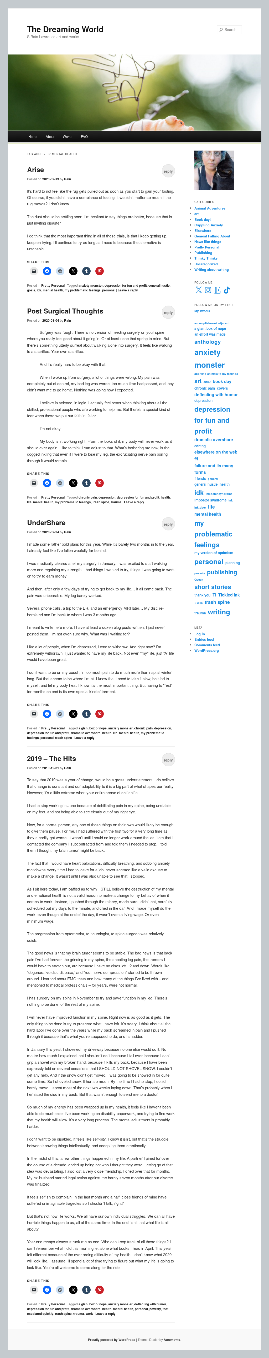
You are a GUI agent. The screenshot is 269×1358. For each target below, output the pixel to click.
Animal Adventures (209, 208)
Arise (35, 169)
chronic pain (88, 497)
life (29, 502)
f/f (196, 459)
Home (32, 136)
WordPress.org (206, 650)
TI (214, 595)
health (165, 497)
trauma (116, 502)
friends (200, 478)
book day (222, 381)
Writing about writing (211, 269)
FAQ (84, 136)
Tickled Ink (229, 595)
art (196, 213)
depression (107, 497)
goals (31, 290)
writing (219, 611)
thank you (202, 595)
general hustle (159, 285)
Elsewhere (202, 230)
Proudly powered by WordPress (111, 1339)
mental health (53, 290)
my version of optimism (213, 552)
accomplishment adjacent (212, 323)
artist (207, 382)
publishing (222, 572)
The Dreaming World (65, 28)
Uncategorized (206, 263)
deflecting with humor (150, 1304)
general (213, 479)
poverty (155, 1308)
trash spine (100, 502)
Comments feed (207, 644)
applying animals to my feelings (216, 374)
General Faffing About (212, 235)
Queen (198, 579)
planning (232, 562)
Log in (199, 633)
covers (222, 388)
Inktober (200, 507)
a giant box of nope (93, 728)
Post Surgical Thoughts (65, 311)
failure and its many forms (213, 468)
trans (198, 602)
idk (39, 290)
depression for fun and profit (126, 285)
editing (200, 445)
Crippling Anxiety (208, 224)
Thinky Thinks (206, 258)
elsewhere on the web (215, 452)
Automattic (172, 1339)
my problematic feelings (83, 290)
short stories (212, 586)
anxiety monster (91, 285)
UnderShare (46, 522)
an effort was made (209, 334)
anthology (207, 341)
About (50, 136)
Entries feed (204, 639)
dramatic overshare (86, 732)
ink (231, 500)
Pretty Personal (53, 285)
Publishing (203, 252)
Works (68, 136)
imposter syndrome (219, 494)
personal (108, 290)
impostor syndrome (210, 500)
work (89, 1313)
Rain (67, 179)
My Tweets (202, 311)
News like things (207, 241)
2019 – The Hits (51, 758)
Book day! (202, 219)
